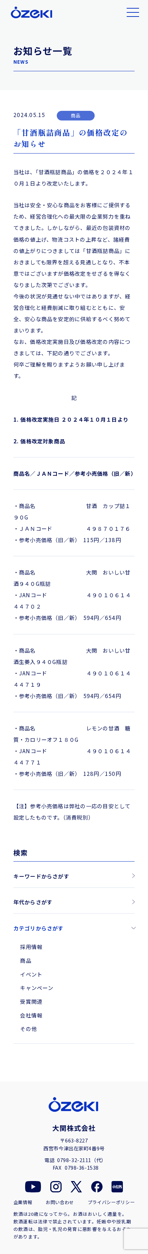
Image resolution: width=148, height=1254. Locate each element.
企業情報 (22, 1202)
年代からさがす (33, 902)
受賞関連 (31, 1001)
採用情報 (31, 946)
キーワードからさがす (41, 876)
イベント (31, 974)
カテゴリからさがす (38, 928)
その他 (28, 1028)
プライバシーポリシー (111, 1202)
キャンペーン (36, 987)
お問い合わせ (60, 1202)
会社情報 (31, 1015)
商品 (25, 960)
